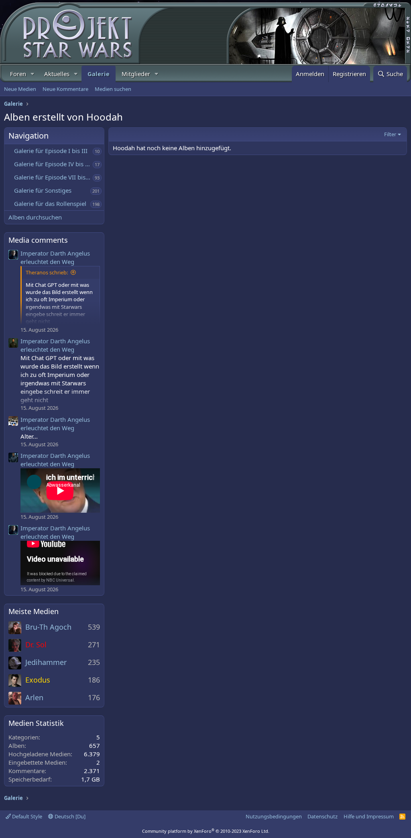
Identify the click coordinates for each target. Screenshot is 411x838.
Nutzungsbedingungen (274, 816)
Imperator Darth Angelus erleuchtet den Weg (55, 257)
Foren (18, 74)
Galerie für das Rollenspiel (50, 203)
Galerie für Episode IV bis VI (52, 164)
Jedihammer (46, 662)
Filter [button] (390, 134)
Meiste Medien (33, 611)
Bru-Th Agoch (48, 627)
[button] (32, 74)
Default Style (26, 816)
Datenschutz (322, 816)
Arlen (34, 697)
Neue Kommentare (65, 89)
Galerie (98, 74)
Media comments (38, 240)
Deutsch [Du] (69, 816)
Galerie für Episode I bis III (50, 151)
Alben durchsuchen (35, 217)
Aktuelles (56, 74)
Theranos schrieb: (47, 272)
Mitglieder (136, 74)
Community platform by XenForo (205, 831)
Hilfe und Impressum (369, 816)
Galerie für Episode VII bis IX (53, 177)
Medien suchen (113, 89)
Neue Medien (20, 89)
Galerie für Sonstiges (42, 190)
